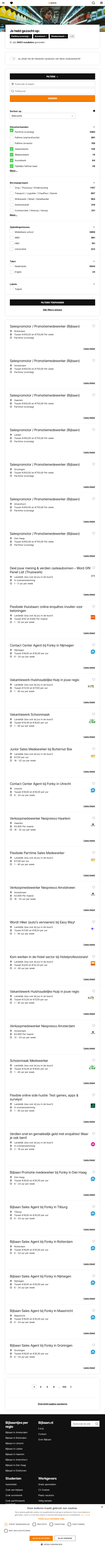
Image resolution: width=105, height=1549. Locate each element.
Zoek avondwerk (13, 1495)
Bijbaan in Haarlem (14, 1454)
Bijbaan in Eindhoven (15, 1470)
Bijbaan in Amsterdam (16, 1432)
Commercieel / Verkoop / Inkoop (31, 210)
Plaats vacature (46, 1495)
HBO (17, 243)
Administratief (22, 204)
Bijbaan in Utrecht (14, 1443)
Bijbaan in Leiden (14, 1448)
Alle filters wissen (52, 309)
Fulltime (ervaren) (23, 143)
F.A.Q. (41, 1428)
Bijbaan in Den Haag (15, 1465)
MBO (17, 237)
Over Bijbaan (44, 1439)
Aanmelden (11, 1484)
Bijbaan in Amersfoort (16, 1459)
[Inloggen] (101, 3)
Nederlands (20, 266)
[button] (52, 1518)
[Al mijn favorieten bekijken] (11, 3)
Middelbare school (24, 232)
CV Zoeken (43, 1489)
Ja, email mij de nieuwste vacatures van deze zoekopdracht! (49, 58)
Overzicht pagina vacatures (52, 1404)
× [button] (102, 1507)
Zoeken (52, 98)
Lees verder (85, 1515)
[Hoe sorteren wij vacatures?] (94, 111)
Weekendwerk (22, 154)
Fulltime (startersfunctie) (27, 137)
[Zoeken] (94, 3)
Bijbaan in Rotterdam (16, 1437)
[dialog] (52, 1526)
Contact (42, 1434)
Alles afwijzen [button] (65, 1538)
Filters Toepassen (52, 302)
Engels (18, 271)
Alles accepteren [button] (41, 1538)
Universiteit (20, 249)
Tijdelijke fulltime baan (26, 166)
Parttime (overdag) (24, 132)
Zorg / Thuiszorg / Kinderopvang (31, 187)
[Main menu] (3, 3)
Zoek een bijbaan (14, 1489)
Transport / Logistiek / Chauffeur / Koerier (36, 193)
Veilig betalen (45, 1500)
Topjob (18, 289)
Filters (51, 76)
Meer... (14, 170)
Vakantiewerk (21, 149)
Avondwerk (20, 160)
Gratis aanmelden (47, 1484)
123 (64, 1386)
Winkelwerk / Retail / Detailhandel (32, 199)
